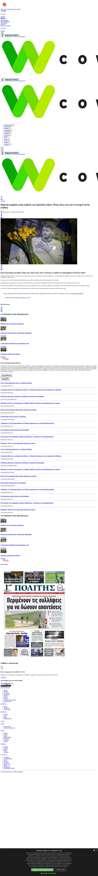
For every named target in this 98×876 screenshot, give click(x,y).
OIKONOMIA (7, 130)
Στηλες (5, 706)
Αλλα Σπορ (6, 738)
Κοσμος (6, 698)
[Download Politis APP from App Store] (3, 686)
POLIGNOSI (4, 23)
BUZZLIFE (6, 135)
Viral (5, 715)
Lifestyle (6, 714)
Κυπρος (6, 690)
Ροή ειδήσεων (6, 375)
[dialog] (49, 862)
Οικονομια (6, 693)
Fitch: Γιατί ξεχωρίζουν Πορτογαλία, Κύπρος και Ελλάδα (18, 410)
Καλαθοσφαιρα (7, 737)
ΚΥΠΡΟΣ (6, 128)
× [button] (96, 850)
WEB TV (3, 24)
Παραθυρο (6, 144)
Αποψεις (6, 741)
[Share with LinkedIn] (1, 217)
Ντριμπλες (6, 740)
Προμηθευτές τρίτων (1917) (47, 859)
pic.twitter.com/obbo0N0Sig (76, 293)
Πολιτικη (6, 691)
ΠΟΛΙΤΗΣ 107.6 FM (9, 768)
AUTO (5, 137)
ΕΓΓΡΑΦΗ (3, 677)
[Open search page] (1, 197)
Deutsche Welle (7, 701)
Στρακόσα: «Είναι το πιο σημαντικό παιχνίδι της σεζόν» (18, 443)
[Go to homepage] (10, 35)
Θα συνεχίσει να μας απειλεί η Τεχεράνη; (13, 416)
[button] (49, 873)
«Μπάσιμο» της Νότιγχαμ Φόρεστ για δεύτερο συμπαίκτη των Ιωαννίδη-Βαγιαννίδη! (27, 423)
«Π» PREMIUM (8, 758)
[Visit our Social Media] (1, 11)
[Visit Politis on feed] (12, 684)
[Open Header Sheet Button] (2, 33)
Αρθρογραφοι (7, 709)
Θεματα (6, 749)
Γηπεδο (6, 142)
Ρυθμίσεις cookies (54, 866)
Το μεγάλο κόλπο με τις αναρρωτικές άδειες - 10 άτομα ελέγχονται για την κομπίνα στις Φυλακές (31, 389)
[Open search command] (2, 148)
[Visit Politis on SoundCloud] (11, 684)
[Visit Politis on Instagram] (5, 684)
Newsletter (6, 757)
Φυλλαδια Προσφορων (9, 727)
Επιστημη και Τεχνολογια (10, 700)
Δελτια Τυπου (7, 726)
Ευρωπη (6, 697)
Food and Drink (7, 718)
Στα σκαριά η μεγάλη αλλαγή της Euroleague (15, 430)
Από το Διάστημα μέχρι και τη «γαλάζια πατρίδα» (16, 383)
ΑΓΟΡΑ (6, 139)
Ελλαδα (6, 695)
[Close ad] (2, 669)
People (5, 717)
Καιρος (5, 765)
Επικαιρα (6, 748)
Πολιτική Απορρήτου (63, 866)
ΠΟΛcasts (6, 762)
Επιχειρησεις (7, 694)
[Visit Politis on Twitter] (3, 684)
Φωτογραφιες (7, 764)
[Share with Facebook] (1, 214)
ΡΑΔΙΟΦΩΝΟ (4, 20)
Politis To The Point (5, 25)
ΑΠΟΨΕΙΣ (6, 133)
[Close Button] (2, 667)
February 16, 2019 (25, 297)
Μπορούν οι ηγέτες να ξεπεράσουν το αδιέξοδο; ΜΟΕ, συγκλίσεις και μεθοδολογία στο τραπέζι (30, 403)
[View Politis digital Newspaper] (49, 614)
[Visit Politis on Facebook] (1, 684)
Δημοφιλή (5, 379)
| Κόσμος (3, 201)
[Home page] (1, 199)
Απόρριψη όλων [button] (61, 869)
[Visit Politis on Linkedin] (7, 684)
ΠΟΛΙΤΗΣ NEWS (8, 125)
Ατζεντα (6, 746)
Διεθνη (5, 735)
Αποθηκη (6, 752)
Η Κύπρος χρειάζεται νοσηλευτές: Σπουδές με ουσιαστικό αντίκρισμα (22, 396)
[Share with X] (1, 215)
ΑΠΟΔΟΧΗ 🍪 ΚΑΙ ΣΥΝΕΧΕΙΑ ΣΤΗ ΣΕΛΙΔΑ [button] (42, 869)
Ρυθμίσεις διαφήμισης (51, 865)
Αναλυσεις (6, 708)
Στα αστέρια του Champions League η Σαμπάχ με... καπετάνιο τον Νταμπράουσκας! (27, 436)
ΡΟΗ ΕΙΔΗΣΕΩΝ (5, 21)
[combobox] (94, 850)
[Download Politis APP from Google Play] (8, 686)
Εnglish (3, 16)
